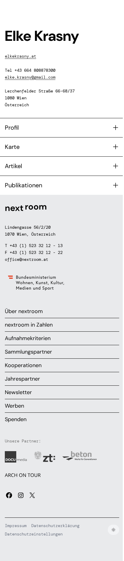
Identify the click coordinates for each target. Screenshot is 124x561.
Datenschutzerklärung (55, 525)
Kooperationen (23, 365)
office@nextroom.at (26, 259)
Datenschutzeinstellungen (34, 534)
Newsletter (18, 392)
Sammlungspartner (28, 351)
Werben (14, 405)
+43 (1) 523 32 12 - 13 (36, 245)
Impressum (15, 525)
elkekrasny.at (20, 56)
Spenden (15, 419)
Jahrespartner (22, 378)
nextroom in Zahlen (29, 324)
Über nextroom (24, 311)
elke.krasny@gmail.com (30, 77)
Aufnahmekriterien (28, 338)
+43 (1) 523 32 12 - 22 (36, 252)
